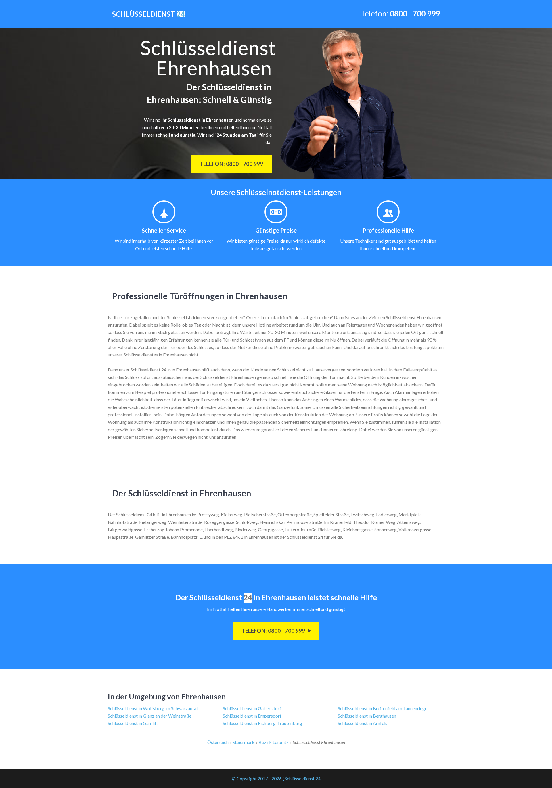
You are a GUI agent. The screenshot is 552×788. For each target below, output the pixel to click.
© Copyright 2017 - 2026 (257, 778)
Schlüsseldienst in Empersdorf (252, 715)
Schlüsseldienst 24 (303, 778)
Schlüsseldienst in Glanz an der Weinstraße (149, 715)
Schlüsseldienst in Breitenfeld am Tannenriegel (383, 708)
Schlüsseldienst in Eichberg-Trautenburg (262, 723)
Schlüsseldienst (148, 14)
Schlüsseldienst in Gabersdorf (252, 708)
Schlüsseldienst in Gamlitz (133, 723)
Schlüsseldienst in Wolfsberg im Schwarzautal (153, 708)
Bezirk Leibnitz (273, 742)
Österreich (218, 742)
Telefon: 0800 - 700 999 (231, 163)
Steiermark (243, 742)
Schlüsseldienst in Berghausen (367, 715)
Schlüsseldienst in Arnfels (362, 723)
